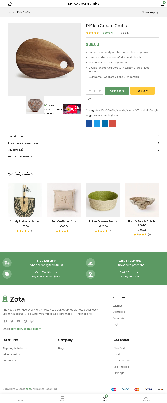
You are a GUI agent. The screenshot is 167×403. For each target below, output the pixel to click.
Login (116, 324)
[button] (158, 3)
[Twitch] (32, 321)
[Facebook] (5, 321)
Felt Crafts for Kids (64, 221)
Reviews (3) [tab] (15, 150)
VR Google (152, 110)
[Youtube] (18, 321)
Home (11, 12)
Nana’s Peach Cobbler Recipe (142, 223)
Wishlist (117, 306)
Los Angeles (121, 367)
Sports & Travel (135, 110)
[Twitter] (12, 321)
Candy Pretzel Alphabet (25, 221)
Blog (61, 348)
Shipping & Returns (14, 348)
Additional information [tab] (23, 143)
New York (120, 348)
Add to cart (117, 90)
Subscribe (119, 318)
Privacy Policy (11, 354)
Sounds (120, 110)
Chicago (119, 373)
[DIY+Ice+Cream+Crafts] (97, 123)
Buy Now (143, 90)
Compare (119, 312)
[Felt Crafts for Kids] (64, 200)
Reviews (108, 33)
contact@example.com (25, 329)
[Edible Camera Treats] (103, 200)
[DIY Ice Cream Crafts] (89, 123)
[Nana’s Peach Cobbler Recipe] (142, 200)
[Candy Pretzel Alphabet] (25, 200)
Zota (28, 389)
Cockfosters (122, 360)
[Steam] (25, 321)
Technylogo (111, 115)
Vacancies (9, 360)
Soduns (98, 115)
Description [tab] (15, 136)
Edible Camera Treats (103, 221)
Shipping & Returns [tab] (20, 156)
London (118, 354)
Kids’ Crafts (23, 12)
